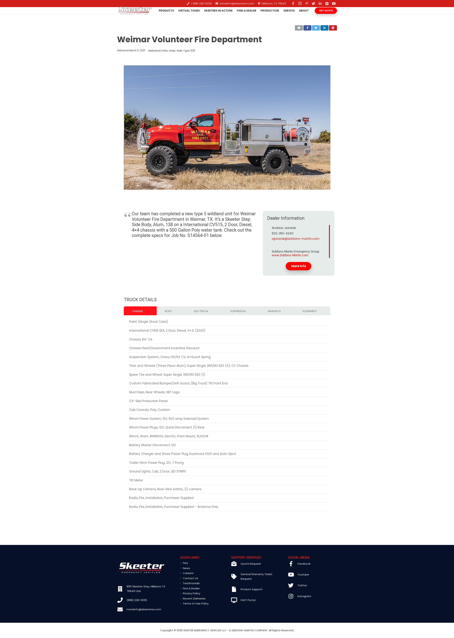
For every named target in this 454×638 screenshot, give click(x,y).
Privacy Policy (191, 593)
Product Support (251, 589)
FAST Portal (248, 600)
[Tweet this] (316, 28)
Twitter (302, 585)
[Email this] (299, 28)
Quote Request (251, 564)
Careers (188, 573)
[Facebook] (293, 3)
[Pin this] (333, 28)
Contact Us (190, 578)
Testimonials (191, 583)
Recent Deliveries (194, 598)
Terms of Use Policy (196, 603)
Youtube (303, 574)
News (186, 568)
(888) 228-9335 (137, 600)
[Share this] (307, 28)
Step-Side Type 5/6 (182, 50)
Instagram (304, 596)
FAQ (185, 563)
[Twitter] (313, 3)
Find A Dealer (191, 588)
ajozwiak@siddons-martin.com (295, 239)
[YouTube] (333, 3)
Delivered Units (158, 50)
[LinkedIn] (320, 3)
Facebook (304, 564)
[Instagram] (300, 3)
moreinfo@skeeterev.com (144, 609)
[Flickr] (326, 3)
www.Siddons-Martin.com (290, 255)
